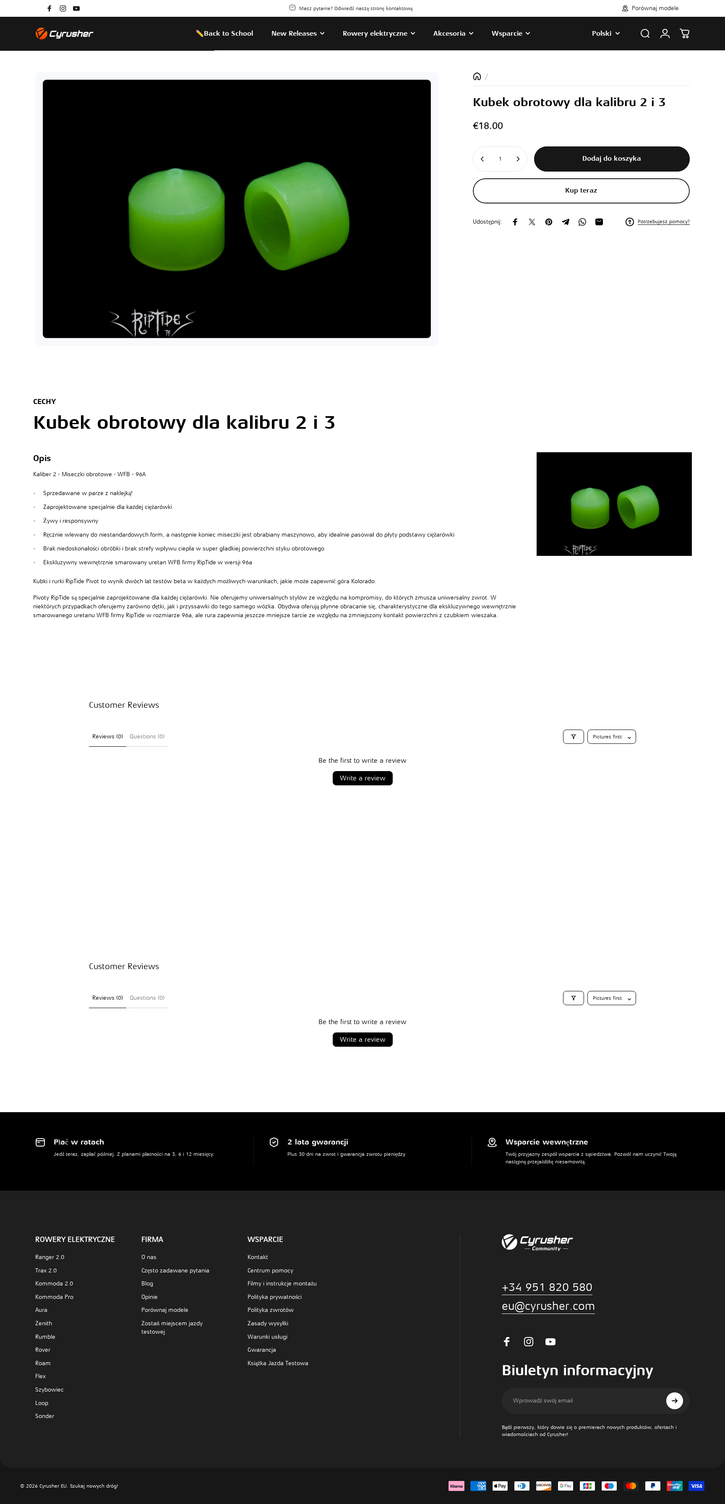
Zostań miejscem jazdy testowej (172, 1327)
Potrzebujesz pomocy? (664, 221)
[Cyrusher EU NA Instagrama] (63, 8)
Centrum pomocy (270, 1270)
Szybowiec (49, 1390)
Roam (43, 1363)
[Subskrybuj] (674, 1400)
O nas (148, 1257)
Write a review (363, 778)
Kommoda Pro (54, 1297)
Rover (42, 1350)
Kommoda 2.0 (54, 1283)
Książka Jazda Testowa (278, 1363)
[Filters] (573, 737)
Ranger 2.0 (49, 1257)
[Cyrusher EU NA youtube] (76, 8)
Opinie (149, 1297)
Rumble (45, 1337)
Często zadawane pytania (175, 1270)
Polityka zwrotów (271, 1310)
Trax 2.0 (46, 1270)
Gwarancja (262, 1350)
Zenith (43, 1323)
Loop (41, 1403)
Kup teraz (581, 190)
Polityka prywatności (275, 1297)
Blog (147, 1283)
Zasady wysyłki (268, 1323)
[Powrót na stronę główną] (477, 76)
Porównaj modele (164, 1310)
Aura (41, 1310)
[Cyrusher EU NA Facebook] (49, 8)
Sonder (44, 1416)
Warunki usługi (267, 1337)
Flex (40, 1376)
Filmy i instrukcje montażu (282, 1283)
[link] (548, 1306)
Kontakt (258, 1257)
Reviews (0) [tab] (107, 736)
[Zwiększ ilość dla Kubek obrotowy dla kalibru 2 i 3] (518, 159)
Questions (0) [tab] (147, 736)
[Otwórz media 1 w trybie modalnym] (237, 209)
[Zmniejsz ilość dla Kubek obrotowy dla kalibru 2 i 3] (481, 159)
